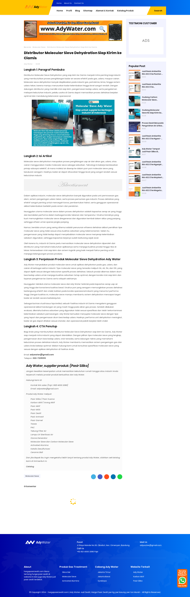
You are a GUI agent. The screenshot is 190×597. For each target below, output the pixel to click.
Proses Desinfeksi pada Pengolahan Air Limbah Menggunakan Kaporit (153, 124)
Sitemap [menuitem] (87, 10)
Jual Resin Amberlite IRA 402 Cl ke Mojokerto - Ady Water (153, 176)
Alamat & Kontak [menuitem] (105, 10)
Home (59, 3)
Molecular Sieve (39, 47)
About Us (68, 3)
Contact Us (79, 3)
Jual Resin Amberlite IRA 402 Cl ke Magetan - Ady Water (152, 189)
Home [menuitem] (60, 10)
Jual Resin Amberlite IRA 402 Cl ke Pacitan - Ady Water (152, 72)
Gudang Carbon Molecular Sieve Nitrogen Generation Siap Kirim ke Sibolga (151, 98)
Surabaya (102, 581)
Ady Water (28, 64)
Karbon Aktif (138, 576)
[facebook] (149, 3)
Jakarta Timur (104, 572)
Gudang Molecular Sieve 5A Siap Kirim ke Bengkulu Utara (151, 111)
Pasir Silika (137, 581)
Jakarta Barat (104, 576)
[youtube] (164, 3)
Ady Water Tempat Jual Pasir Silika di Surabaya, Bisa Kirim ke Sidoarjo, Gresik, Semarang (152, 150)
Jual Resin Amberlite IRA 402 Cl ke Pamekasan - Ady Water (151, 85)
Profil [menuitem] (69, 10)
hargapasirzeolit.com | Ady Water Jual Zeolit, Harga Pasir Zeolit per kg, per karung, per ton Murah (94, 592)
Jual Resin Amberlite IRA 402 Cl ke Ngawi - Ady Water (151, 137)
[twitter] (154, 3)
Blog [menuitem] (77, 10)
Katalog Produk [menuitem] (125, 10)
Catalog (30, 466)
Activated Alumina (70, 581)
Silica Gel (66, 572)
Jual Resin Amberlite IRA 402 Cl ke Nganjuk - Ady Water (152, 163)
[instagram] (159, 3)
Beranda (27, 47)
